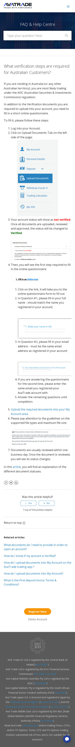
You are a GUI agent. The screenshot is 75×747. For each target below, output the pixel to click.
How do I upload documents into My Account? (33, 573)
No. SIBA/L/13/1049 (45, 674)
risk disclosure (30, 725)
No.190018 (46, 720)
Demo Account (37, 619)
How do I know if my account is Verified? (30, 556)
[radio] (28, 503)
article (17, 467)
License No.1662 (49, 702)
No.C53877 (41, 664)
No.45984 (60, 692)
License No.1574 (59, 706)
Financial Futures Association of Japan (27, 706)
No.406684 (40, 683)
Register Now (38, 611)
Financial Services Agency (24, 702)
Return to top (13, 523)
